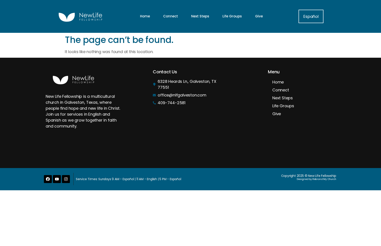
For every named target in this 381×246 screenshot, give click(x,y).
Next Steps (200, 16)
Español (311, 16)
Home (145, 16)
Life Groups (232, 16)
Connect (170, 16)
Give (259, 16)
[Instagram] (66, 179)
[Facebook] (48, 179)
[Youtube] (57, 179)
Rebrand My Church (324, 179)
